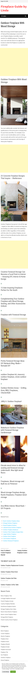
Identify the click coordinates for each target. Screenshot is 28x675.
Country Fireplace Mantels (8, 604)
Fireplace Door (5, 639)
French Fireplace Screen (7, 601)
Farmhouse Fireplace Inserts (8, 606)
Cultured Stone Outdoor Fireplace (12, 527)
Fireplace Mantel (5, 644)
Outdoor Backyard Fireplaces (11, 541)
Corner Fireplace (5, 633)
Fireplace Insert (5, 641)
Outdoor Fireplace (5, 657)
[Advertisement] (14, 62)
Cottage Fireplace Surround (8, 598)
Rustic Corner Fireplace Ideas (8, 614)
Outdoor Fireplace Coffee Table (10, 585)
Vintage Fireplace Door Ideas (8, 609)
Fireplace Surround (6, 649)
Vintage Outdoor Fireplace (10, 523)
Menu (4, 16)
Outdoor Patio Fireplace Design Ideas (13, 532)
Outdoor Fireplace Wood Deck (9, 572)
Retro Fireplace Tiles (6, 596)
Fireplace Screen (5, 647)
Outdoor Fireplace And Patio (9, 578)
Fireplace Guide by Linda (14, 8)
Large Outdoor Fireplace (9, 534)
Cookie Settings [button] (6, 671)
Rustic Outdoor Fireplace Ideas (11, 521)
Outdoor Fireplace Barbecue (10, 530)
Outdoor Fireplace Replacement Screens (12, 565)
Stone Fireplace (5, 660)
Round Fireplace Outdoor (10, 525)
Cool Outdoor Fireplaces (9, 538)
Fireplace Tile (4, 652)
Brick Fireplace (5, 631)
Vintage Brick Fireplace (7, 617)
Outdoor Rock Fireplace (9, 536)
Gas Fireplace (4, 655)
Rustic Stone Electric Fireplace (9, 612)
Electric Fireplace (5, 636)
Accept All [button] (13, 671)
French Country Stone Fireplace (9, 620)
